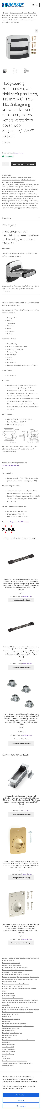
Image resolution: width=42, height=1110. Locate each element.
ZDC (3, 187)
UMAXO (10, 198)
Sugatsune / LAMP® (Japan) (19, 522)
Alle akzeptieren (21, 1095)
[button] (36, 30)
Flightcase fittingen (17, 177)
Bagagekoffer (15, 205)
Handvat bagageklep (9, 191)
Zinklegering (29, 184)
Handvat (23, 198)
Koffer (8, 184)
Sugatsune (19, 191)
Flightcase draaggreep (17, 184)
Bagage (36, 184)
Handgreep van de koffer (28, 205)
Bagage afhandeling (15, 196)
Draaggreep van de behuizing (24, 208)
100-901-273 (19, 189)
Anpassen (21, 1100)
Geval (23, 201)
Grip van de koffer (11, 187)
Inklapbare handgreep (31, 189)
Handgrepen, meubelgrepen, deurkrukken (23, 13)
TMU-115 (26, 191)
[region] (21, 1091)
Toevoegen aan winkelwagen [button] (21, 600)
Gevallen (5, 196)
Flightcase (20, 187)
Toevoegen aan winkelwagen (23, 164)
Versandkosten (18, 153)
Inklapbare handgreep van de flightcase (15, 203)
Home (6, 13)
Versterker (16, 198)
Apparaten (5, 208)
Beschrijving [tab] (6, 218)
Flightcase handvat (8, 189)
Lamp (34, 194)
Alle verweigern (21, 1106)
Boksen (12, 208)
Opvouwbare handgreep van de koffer (20, 194)
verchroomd (29, 187)
